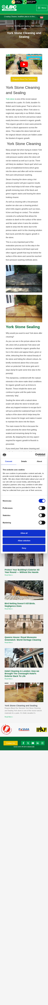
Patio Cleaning (36, 26)
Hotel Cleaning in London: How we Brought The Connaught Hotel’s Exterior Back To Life (22, 673)
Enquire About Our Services (24, 79)
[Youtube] (33, 743)
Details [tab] (24, 461)
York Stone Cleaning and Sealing (21, 705)
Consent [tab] (8, 461)
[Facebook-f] (23, 743)
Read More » (9, 575)
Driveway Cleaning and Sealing (18, 26)
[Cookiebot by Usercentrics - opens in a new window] (35, 454)
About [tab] (39, 461)
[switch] (42, 508)
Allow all (24, 533)
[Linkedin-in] (38, 743)
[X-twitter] (28, 743)
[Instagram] (42, 743)
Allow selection (24, 541)
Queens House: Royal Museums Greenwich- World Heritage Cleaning (23, 638)
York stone (10, 99)
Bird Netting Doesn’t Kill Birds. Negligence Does (20, 604)
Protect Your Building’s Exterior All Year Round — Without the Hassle (22, 571)
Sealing (24, 28)
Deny (24, 548)
